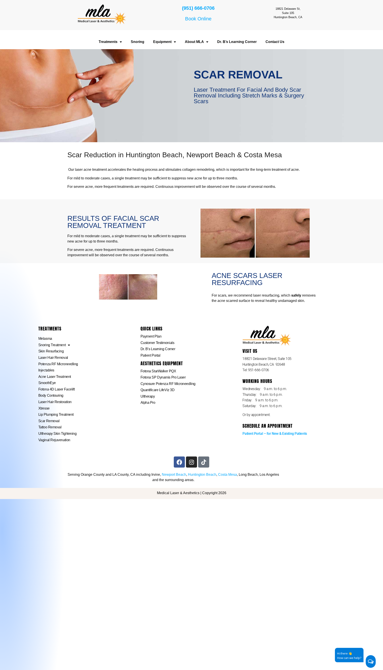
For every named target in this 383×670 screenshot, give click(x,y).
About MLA (194, 42)
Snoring (137, 42)
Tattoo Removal (50, 427)
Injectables (46, 370)
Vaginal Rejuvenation (54, 440)
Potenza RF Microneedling (58, 364)
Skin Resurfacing (51, 351)
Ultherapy (148, 396)
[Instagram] (191, 462)
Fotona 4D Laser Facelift (56, 389)
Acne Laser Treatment (54, 377)
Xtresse (44, 408)
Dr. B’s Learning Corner (237, 42)
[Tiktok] (203, 462)
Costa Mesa (227, 474)
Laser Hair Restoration (55, 402)
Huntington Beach (202, 474)
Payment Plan (151, 336)
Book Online (198, 18)
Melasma (45, 338)
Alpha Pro (148, 402)
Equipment (162, 42)
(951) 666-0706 (198, 8)
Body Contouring (50, 395)
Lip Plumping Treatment (56, 414)
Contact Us (275, 42)
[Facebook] (179, 462)
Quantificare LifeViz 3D (158, 390)
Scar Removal (49, 421)
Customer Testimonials (157, 343)
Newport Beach (174, 474)
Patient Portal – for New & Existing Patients (274, 433)
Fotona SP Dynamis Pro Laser (163, 377)
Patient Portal (150, 355)
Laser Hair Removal (53, 357)
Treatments (108, 42)
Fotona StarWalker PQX (158, 371)
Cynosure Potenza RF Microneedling (168, 384)
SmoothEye (47, 383)
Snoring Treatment (52, 345)
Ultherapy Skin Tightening (57, 433)
